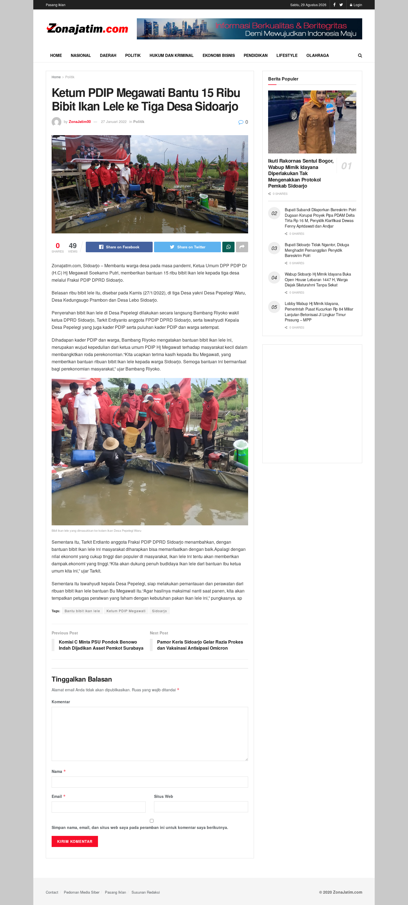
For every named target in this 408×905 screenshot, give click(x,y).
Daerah (108, 55)
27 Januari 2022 (114, 121)
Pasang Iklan (56, 4)
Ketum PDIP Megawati (126, 610)
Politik (133, 55)
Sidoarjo (159, 610)
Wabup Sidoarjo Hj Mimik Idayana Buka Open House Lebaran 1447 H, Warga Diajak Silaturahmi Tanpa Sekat (318, 279)
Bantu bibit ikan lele (82, 610)
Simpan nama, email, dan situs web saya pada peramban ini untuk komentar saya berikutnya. (140, 827)
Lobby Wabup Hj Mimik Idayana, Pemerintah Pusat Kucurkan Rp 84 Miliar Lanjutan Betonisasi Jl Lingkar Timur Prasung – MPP (319, 311)
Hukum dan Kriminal (172, 55)
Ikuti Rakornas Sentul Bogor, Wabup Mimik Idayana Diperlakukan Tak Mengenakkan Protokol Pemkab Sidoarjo (301, 173)
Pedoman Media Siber (81, 892)
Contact (52, 892)
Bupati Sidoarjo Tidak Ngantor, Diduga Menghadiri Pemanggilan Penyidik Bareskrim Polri (317, 250)
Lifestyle (287, 55)
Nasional (81, 55)
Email (59, 796)
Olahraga (317, 55)
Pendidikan (256, 55)
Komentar (61, 701)
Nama (59, 771)
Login (357, 4)
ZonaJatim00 (80, 121)
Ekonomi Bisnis (219, 55)
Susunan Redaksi (146, 892)
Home (56, 55)
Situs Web (163, 796)
